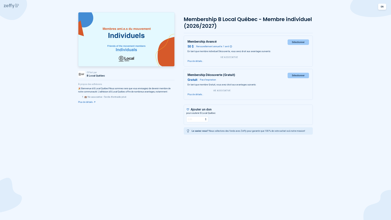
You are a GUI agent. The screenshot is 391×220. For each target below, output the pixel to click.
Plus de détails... (196, 61)
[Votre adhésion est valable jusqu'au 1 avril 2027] (231, 46)
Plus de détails (85, 102)
